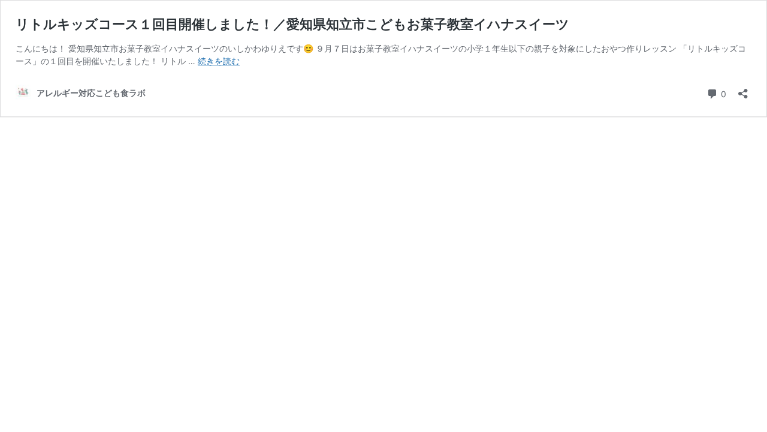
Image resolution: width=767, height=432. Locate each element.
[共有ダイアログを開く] (743, 89)
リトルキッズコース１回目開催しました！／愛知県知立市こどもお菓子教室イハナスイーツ (292, 24)
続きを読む (219, 61)
